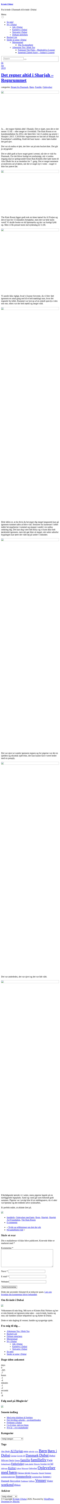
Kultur (12, 1468)
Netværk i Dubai (19, 32)
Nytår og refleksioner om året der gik (24, 1227)
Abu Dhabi (5, 1451)
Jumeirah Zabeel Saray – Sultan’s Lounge (36, 52)
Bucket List (12, 37)
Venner (40, 1480)
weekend (7, 1485)
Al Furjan (16, 1451)
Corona (13, 1456)
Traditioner (24, 1481)
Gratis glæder (28, 1464)
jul (51, 1463)
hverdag (43, 1464)
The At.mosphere (25, 45)
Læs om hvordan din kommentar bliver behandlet (26, 1293)
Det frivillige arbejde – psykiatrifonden (24, 1420)
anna (25, 1451)
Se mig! (10, 22)
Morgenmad (17, 42)
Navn (4, 1271)
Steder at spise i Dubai (16, 40)
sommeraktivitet (8, 1477)
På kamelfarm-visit (15, 1230)
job (48, 1464)
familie (25, 1460)
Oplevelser (47, 87)
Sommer (48, 1473)
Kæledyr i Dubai (19, 29)
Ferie (49, 1460)
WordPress (48, 1499)
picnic (28, 1472)
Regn (37, 1217)
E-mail (5, 1276)
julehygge (4, 1468)
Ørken (17, 1485)
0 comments (12, 1222)
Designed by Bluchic (10, 1501)
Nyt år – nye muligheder (17, 1427)
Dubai (44, 1455)
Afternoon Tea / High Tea (23, 47)
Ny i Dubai (12, 24)
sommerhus (37, 1477)
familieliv (11, 1217)
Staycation (15, 1481)
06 (2, 63)
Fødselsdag (17, 1463)
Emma (17, 1460)
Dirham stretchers (20, 35)
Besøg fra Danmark (19, 87)
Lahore (18, 1468)
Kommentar (7, 1248)
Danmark (32, 1455)
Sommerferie (24, 1476)
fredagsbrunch (6, 1464)
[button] (2, 17)
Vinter (50, 1480)
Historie (37, 1464)
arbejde (31, 1452)
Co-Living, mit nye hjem (17, 1425)
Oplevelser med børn (25, 1217)
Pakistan (20, 1473)
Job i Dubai (17, 27)
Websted (5, 1281)
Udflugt (32, 1481)
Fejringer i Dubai (14, 1422)
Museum (25, 1468)
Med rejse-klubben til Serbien (20, 1417)
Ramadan (34, 1473)
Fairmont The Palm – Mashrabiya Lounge (36, 50)
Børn (31, 87)
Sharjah (44, 1217)
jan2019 (3, 66)
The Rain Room (28, 1220)
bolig (36, 1451)
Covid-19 (21, 1456)
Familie (38, 87)
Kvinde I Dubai (7, 4)
